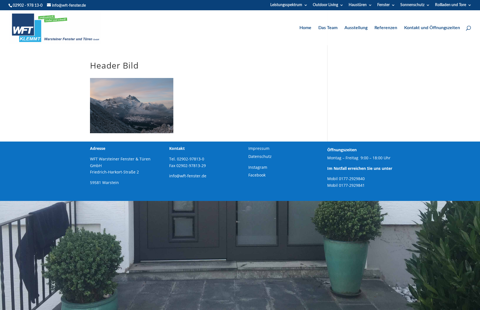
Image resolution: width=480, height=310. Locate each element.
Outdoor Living (325, 5)
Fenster (383, 5)
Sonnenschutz (412, 5)
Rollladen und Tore (450, 5)
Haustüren (358, 5)
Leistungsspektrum (286, 5)
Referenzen (385, 28)
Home (305, 28)
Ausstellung (356, 28)
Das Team (328, 28)
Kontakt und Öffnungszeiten (432, 28)
